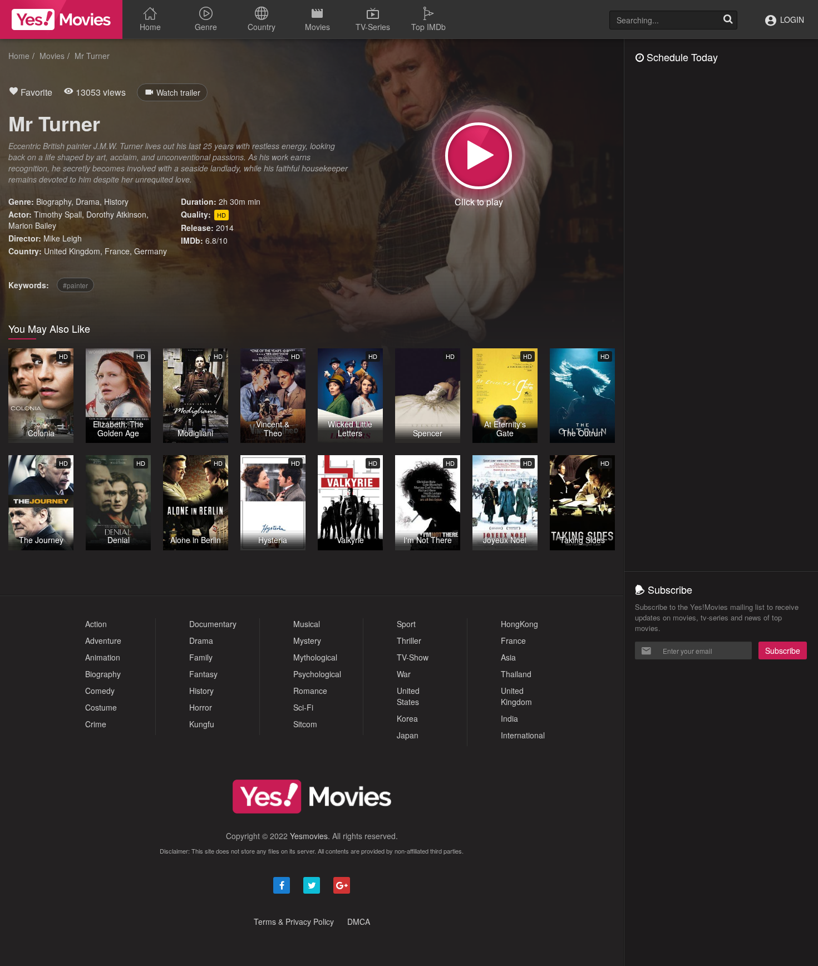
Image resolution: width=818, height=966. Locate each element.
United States (408, 696)
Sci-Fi (303, 707)
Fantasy (203, 673)
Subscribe (782, 650)
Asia (508, 657)
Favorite (35, 92)
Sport (406, 623)
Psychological (317, 673)
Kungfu (201, 724)
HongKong (519, 623)
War (404, 673)
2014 (225, 227)
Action (96, 623)
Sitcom (305, 724)
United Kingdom (72, 251)
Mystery (307, 640)
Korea (407, 718)
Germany (150, 251)
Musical (306, 623)
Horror (200, 707)
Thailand (516, 673)
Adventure (103, 640)
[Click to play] (478, 155)
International (523, 735)
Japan (407, 735)
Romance (310, 690)
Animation (102, 657)
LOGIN (791, 19)
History (116, 201)
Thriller (409, 640)
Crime (95, 724)
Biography (53, 201)
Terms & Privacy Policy (294, 921)
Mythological (315, 657)
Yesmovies (309, 835)
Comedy (100, 690)
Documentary (212, 623)
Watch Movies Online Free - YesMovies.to (61, 19)
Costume (101, 707)
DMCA (358, 921)
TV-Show (412, 657)
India (509, 718)
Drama (88, 201)
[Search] (727, 20)
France (117, 251)
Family (201, 657)
